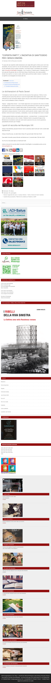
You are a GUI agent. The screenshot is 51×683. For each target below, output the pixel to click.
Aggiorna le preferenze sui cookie (25, 680)
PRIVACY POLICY (37, 679)
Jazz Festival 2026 (5, 395)
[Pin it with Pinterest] (14, 150)
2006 (4, 447)
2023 (9, 452)
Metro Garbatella (4, 287)
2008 (9, 447)
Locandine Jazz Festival (6, 411)
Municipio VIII (7, 191)
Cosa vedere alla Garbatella (6, 290)
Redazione (3, 381)
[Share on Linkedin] (17, 150)
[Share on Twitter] (7, 150)
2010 (2, 449)
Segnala (2, 388)
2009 (11, 447)
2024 (11, 452)
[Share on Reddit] (10, 150)
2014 (11, 449)
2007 (7, 447)
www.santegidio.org (7, 146)
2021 (4, 452)
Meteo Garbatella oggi (5, 284)
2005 (2, 447)
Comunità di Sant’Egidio (11, 70)
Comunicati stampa (5, 391)
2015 (2, 450)
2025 (2, 453)
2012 (6, 449)
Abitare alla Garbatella (5, 297)
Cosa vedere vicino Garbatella (7, 292)
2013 (9, 449)
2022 (7, 452)
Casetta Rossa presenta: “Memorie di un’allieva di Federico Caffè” (20, 196)
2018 (9, 450)
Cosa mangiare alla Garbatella (7, 293)
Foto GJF (3, 398)
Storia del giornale (4, 385)
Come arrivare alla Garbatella (7, 283)
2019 (11, 450)
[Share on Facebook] (3, 150)
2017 (6, 450)
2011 (4, 449)
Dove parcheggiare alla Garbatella (8, 286)
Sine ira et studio (4, 401)
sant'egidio (13, 193)
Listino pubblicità (4, 408)
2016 (4, 450)
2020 (2, 452)
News (12, 191)
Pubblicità (3, 405)
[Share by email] (21, 150)
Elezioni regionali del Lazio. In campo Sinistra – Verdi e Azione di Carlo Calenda (24, 194)
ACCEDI (4, 499)
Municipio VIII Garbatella (6, 296)
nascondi (11, 80)
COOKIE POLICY (46, 679)
